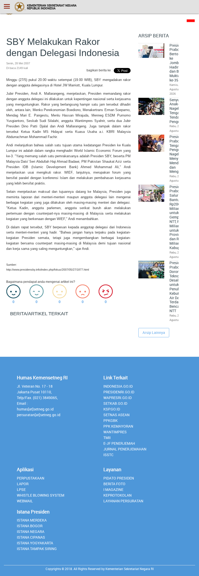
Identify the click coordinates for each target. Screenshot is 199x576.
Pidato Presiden (118, 478)
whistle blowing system (40, 495)
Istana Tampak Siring (37, 548)
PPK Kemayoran (118, 426)
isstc (108, 454)
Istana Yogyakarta (35, 542)
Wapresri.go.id (117, 397)
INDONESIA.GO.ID (118, 386)
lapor (23, 483)
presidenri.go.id (118, 391)
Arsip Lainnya (154, 332)
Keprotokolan (117, 495)
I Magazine (113, 489)
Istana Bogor (29, 525)
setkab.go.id (115, 403)
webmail (25, 500)
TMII (107, 437)
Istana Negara (30, 531)
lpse (21, 489)
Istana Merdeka (32, 520)
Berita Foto (114, 483)
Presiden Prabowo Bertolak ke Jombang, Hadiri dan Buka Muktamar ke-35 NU (177, 63)
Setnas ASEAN (116, 414)
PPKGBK (110, 420)
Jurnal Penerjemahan (124, 449)
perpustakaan (30, 478)
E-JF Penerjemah (119, 443)
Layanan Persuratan (123, 500)
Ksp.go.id (111, 409)
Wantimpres (115, 431)
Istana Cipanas (31, 537)
